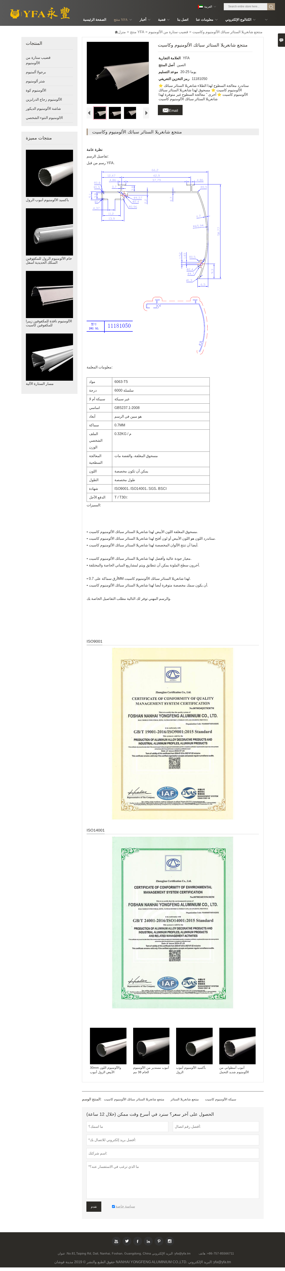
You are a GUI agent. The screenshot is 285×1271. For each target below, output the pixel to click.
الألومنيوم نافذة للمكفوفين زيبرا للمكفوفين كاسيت (49, 323)
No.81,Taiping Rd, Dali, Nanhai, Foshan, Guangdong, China (109, 1253)
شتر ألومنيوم (35, 81)
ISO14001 (96, 830)
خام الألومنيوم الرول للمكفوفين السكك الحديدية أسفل (49, 260)
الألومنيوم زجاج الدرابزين (44, 99)
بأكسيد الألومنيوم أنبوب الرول (47, 200)
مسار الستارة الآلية (40, 384)
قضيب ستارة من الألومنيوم (168, 32)
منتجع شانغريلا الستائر (185, 1099)
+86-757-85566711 (220, 1253)
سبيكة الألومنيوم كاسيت (220, 1099)
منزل (120, 32)
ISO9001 (94, 641)
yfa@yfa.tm (183, 1253)
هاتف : (203, 1253)
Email (170, 109)
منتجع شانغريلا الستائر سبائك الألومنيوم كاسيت (134, 1099)
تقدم (94, 1206)
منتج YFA (137, 32)
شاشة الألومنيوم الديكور (43, 108)
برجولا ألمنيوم (36, 72)
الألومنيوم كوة (36, 90)
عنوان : (62, 1253)
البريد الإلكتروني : (163, 1253)
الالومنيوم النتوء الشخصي (44, 118)
